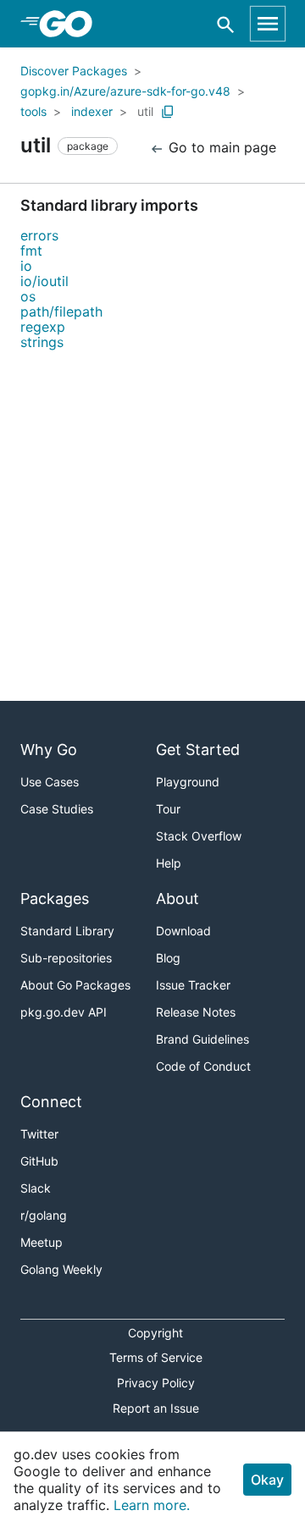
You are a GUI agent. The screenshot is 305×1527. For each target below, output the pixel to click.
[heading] (71, 23)
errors (39, 235)
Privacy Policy (156, 1382)
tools (33, 111)
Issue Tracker (193, 985)
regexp (42, 326)
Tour (168, 809)
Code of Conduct (203, 1066)
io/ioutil (44, 281)
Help (168, 863)
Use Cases (49, 782)
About (177, 898)
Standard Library (67, 930)
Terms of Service (155, 1357)
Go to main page (220, 147)
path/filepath (61, 311)
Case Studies (56, 809)
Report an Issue (156, 1408)
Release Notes (196, 1012)
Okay (267, 1479)
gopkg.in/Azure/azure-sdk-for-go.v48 (125, 91)
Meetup (41, 1242)
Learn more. (152, 1505)
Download (183, 930)
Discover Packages (73, 70)
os (28, 296)
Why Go (48, 749)
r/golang (43, 1215)
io (26, 265)
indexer (92, 111)
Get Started (198, 749)
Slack (35, 1188)
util (145, 111)
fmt (31, 250)
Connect (51, 1102)
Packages (54, 898)
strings (42, 342)
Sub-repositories (66, 958)
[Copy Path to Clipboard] (167, 111)
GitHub (39, 1161)
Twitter (39, 1134)
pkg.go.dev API (63, 1012)
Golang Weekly (61, 1269)
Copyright (155, 1333)
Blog (168, 958)
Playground (187, 782)
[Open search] (225, 24)
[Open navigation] (268, 24)
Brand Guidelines (202, 1039)
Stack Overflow (198, 836)
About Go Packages (75, 985)
